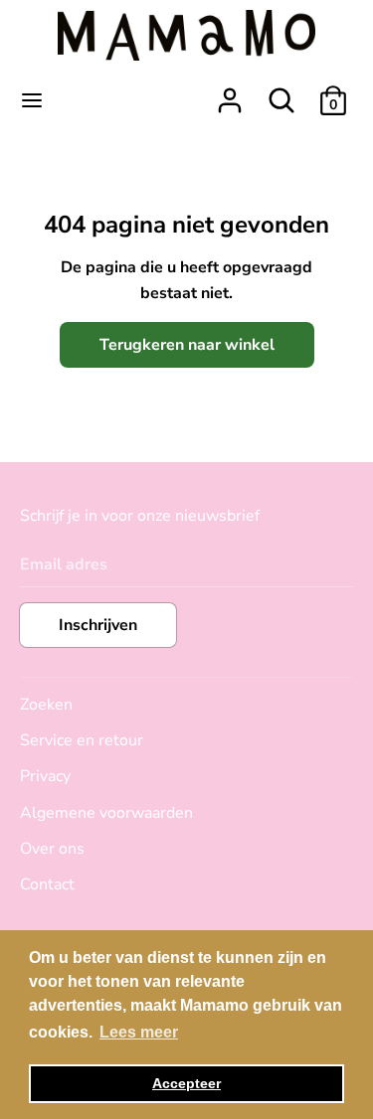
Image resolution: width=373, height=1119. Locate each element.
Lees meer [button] (138, 1032)
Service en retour (81, 740)
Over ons (52, 849)
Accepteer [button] (186, 1083)
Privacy (45, 776)
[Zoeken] (281, 92)
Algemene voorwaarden (106, 813)
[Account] (230, 92)
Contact (47, 884)
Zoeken (46, 705)
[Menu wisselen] (32, 100)
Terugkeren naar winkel (187, 345)
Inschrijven (98, 625)
